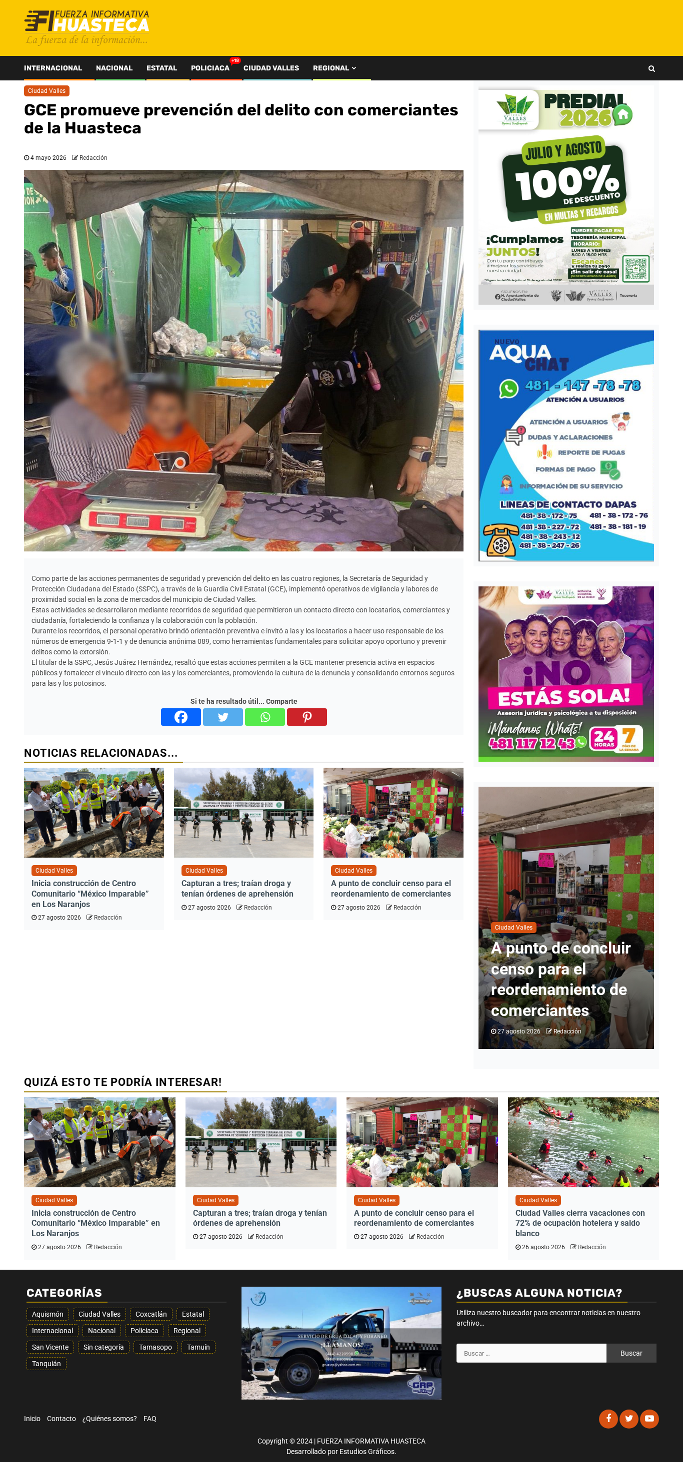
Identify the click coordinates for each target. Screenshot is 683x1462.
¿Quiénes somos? (109, 1419)
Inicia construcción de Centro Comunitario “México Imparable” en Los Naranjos (90, 894)
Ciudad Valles (271, 68)
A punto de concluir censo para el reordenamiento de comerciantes (391, 889)
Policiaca (210, 68)
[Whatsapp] (265, 717)
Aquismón (48, 1314)
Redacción (94, 157)
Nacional (114, 68)
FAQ (150, 1419)
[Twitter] (223, 717)
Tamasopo (155, 1347)
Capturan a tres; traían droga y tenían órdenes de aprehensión (238, 889)
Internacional (53, 68)
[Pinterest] (307, 717)
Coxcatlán (151, 1314)
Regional (331, 68)
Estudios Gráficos (367, 1452)
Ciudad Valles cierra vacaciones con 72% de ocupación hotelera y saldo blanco (580, 1223)
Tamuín (198, 1347)
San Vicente (50, 1347)
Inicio (32, 1419)
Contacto (61, 1419)
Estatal (161, 68)
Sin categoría (104, 1347)
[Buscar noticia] (652, 68)
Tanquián (46, 1364)
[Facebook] (181, 717)
